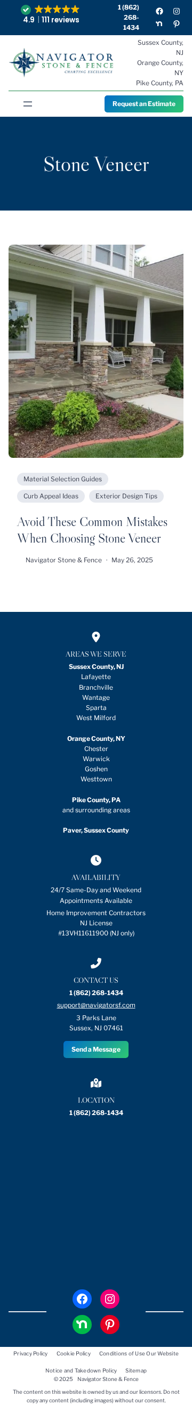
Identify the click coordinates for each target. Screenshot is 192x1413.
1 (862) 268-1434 (128, 17)
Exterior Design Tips (126, 496)
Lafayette (96, 677)
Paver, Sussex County (96, 830)
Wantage (96, 697)
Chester (96, 749)
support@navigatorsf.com (96, 1005)
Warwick (96, 759)
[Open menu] (27, 104)
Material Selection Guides (62, 479)
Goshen (96, 769)
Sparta (96, 708)
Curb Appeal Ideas (50, 496)
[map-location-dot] (96, 1083)
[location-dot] (96, 637)
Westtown (96, 779)
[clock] (96, 860)
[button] (51, 15)
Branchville (96, 687)
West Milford (96, 718)
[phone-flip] (96, 963)
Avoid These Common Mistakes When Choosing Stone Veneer (92, 530)
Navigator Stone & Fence (108, 1379)
